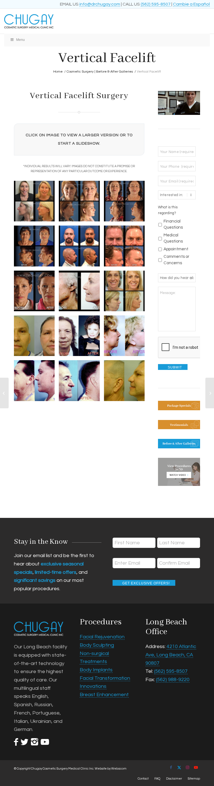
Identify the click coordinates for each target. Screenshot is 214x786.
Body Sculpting (97, 645)
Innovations (93, 686)
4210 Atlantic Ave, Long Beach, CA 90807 (170, 655)
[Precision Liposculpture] (4, 393)
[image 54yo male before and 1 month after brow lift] (81, 248)
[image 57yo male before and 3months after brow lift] (126, 248)
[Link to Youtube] (196, 767)
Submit (175, 367)
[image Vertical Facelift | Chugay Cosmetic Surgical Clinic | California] (81, 337)
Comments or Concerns (176, 259)
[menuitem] (143, 778)
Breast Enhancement (104, 694)
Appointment (176, 249)
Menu (20, 40)
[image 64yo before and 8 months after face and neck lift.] (81, 203)
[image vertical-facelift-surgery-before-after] (81, 293)
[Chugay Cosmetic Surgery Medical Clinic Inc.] (86, 21)
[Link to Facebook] (171, 767)
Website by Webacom (111, 768)
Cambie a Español (191, 4)
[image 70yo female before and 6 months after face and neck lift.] (126, 203)
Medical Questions (173, 238)
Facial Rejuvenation (102, 636)
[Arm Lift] (209, 393)
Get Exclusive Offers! (146, 583)
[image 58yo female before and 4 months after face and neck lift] (36, 203)
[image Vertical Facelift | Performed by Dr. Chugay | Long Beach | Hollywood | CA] (126, 337)
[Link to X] (179, 767)
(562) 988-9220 (172, 679)
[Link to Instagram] (187, 767)
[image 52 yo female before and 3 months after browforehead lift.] (36, 293)
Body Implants (96, 670)
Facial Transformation (105, 678)
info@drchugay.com (99, 4)
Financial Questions (173, 224)
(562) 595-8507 (156, 4)
